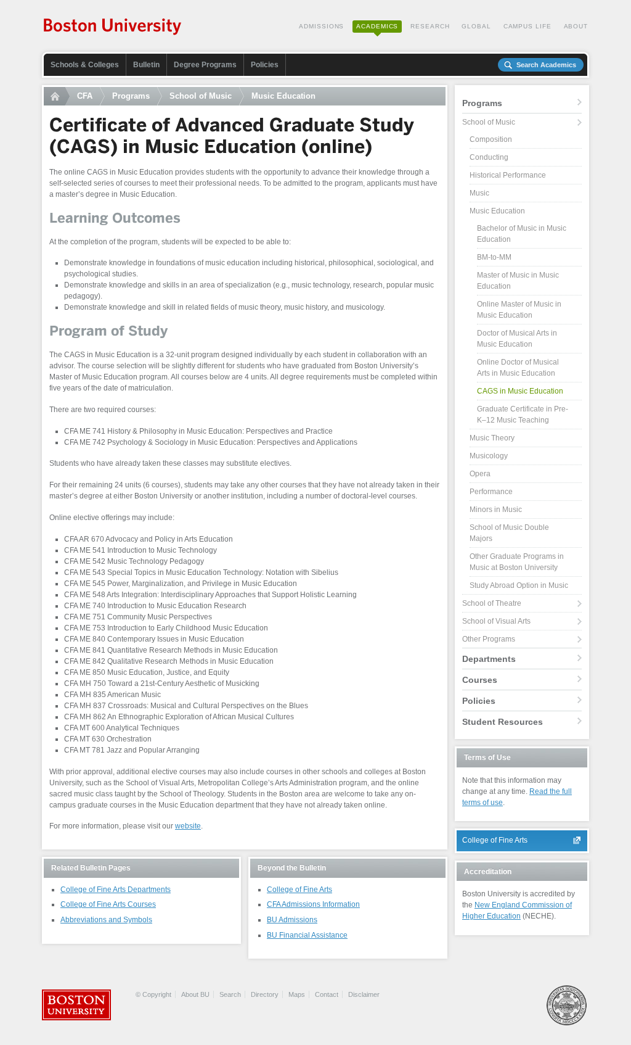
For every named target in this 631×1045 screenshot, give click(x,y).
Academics (377, 26)
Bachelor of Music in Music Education (521, 234)
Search (230, 994)
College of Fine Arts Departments (115, 889)
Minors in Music (496, 509)
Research (429, 26)
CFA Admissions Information (313, 904)
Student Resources (502, 722)
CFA (84, 96)
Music (479, 193)
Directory (265, 994)
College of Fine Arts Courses (108, 904)
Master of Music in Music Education (518, 281)
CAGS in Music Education (520, 391)
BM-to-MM (494, 257)
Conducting (489, 157)
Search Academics (546, 64)
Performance (491, 491)
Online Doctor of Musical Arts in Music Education (518, 368)
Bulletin (146, 64)
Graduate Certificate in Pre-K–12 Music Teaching (522, 414)
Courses (479, 680)
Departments (489, 659)
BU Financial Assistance (307, 935)
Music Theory (492, 438)
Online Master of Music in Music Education (519, 310)
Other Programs (488, 639)
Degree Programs (205, 64)
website (188, 826)
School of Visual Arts (496, 621)
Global (476, 26)
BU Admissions (292, 919)
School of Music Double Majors (509, 533)
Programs (131, 96)
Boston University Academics (113, 28)
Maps (296, 994)
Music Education (283, 96)
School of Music (200, 96)
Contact (326, 994)
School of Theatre (491, 603)
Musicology (489, 456)
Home (57, 96)
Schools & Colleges (85, 64)
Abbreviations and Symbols (106, 919)
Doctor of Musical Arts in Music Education (517, 339)
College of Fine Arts (299, 889)
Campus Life (527, 26)
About (576, 26)
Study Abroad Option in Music (519, 585)
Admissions (321, 26)
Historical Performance (508, 175)
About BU (195, 994)
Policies (265, 64)
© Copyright (153, 994)
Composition (491, 139)
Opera (480, 473)
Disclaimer (364, 994)
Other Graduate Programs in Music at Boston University (517, 562)
